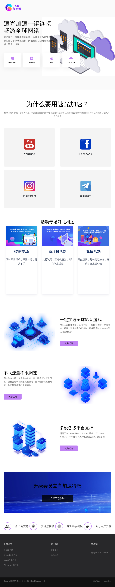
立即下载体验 (57, 498)
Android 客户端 (10, 555)
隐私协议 (55, 555)
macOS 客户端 (10, 560)
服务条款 (55, 550)
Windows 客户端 (11, 565)
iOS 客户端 (8, 550)
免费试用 (69, 343)
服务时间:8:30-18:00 (101, 552)
